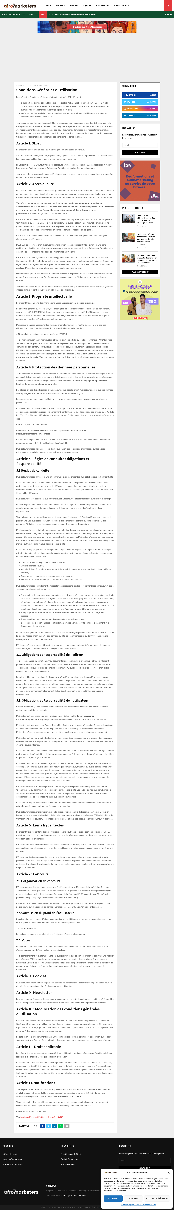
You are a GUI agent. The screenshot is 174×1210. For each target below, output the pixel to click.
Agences (87, 5)
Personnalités (102, 5)
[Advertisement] (87, 55)
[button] (168, 1172)
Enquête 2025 (18, 14)
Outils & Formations (69, 1159)
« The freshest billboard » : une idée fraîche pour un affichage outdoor (146, 219)
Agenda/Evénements (12, 1159)
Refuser (133, 1198)
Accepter (113, 1198)
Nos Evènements (68, 1164)
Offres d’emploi (10, 1154)
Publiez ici (6, 14)
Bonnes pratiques (122, 5)
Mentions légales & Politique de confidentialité (138, 1205)
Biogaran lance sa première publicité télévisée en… (77, 14)
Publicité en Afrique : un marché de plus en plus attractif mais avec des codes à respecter (146, 239)
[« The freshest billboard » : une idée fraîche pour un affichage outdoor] (128, 218)
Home (48, 5)
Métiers (59, 5)
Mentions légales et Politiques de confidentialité (42, 1117)
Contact (30, 14)
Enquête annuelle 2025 (71, 1154)
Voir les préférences (157, 1198)
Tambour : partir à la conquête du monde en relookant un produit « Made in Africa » (147, 259)
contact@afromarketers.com (73, 1196)
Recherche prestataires (13, 1164)
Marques (74, 5)
